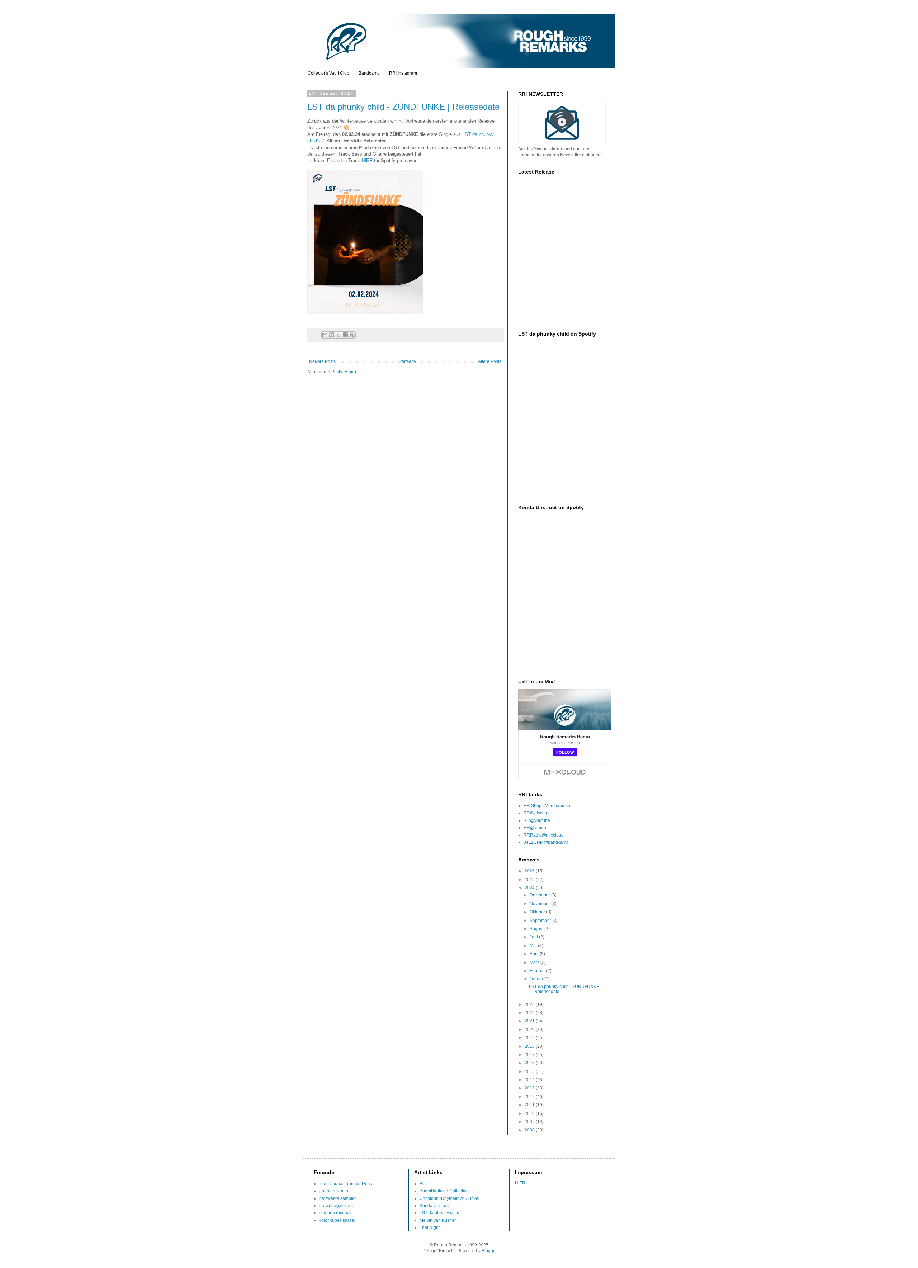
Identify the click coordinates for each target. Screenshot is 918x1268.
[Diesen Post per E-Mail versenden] (324, 335)
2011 (530, 1104)
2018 (530, 1046)
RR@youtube (537, 820)
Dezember (540, 895)
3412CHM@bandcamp (546, 842)
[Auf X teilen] (338, 335)
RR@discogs (536, 812)
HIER (367, 160)
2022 (530, 1012)
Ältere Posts (489, 361)
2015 (530, 1071)
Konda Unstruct (435, 1205)
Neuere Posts (322, 361)
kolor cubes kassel (337, 1220)
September (541, 920)
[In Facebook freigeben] (345, 335)
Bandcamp (369, 73)
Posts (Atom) (343, 371)
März (535, 962)
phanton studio (333, 1190)
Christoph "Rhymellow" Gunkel (449, 1198)
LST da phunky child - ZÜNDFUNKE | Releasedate (403, 107)
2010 (530, 1113)
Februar (538, 970)
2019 (530, 1037)
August (537, 928)
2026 (530, 871)
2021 (530, 1020)
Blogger (489, 1250)
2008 (530, 1129)
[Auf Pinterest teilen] (352, 335)
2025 (530, 879)
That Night (430, 1227)
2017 (530, 1054)
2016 (530, 1062)
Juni (534, 937)
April (535, 953)
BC (423, 1183)
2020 (530, 1029)
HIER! (520, 1183)
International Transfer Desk (345, 1183)
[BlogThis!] (331, 335)
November (540, 903)
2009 (530, 1121)
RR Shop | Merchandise (547, 805)
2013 (530, 1087)
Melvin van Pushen (438, 1220)
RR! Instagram (403, 73)
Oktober (538, 911)
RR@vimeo (535, 827)
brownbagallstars (336, 1205)
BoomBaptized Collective (444, 1190)
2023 (530, 1004)
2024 (530, 887)
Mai (534, 945)
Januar (537, 978)
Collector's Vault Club (328, 73)
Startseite (407, 361)
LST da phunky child (439, 1212)
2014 (530, 1079)
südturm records (335, 1212)
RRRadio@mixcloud (544, 835)
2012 (530, 1096)
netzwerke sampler (337, 1198)
